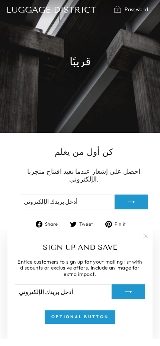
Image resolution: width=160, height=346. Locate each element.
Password (136, 9)
